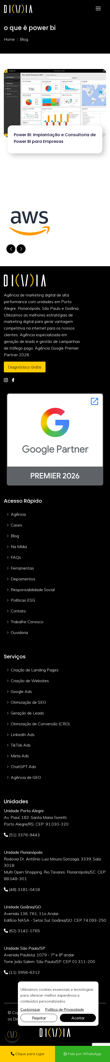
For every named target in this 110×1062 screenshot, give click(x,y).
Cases (16, 525)
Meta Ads (20, 755)
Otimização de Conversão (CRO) (40, 723)
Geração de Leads (27, 713)
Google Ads (21, 691)
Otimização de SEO (28, 702)
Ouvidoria (19, 632)
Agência (18, 514)
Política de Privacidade (64, 1009)
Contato (18, 610)
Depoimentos (23, 578)
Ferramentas (22, 568)
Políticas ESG (23, 600)
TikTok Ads (21, 745)
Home (9, 39)
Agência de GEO (26, 777)
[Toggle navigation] (98, 9)
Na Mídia (19, 546)
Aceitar (78, 1017)
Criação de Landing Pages (35, 669)
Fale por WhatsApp (84, 1053)
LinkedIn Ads (23, 734)
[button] (21, 248)
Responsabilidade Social (33, 589)
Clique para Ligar (29, 1053)
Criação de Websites (30, 680)
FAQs (16, 557)
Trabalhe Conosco (27, 621)
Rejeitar (39, 1017)
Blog (15, 535)
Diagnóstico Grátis (24, 367)
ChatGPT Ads (23, 766)
